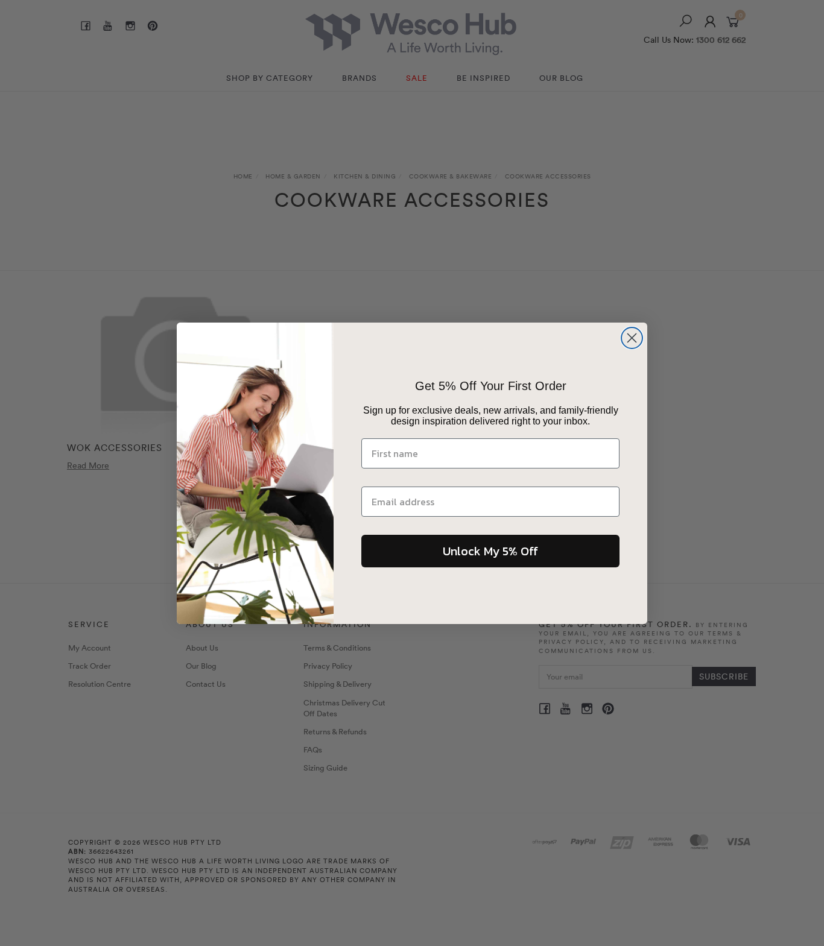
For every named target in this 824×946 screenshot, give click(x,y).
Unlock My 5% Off (490, 551)
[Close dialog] (631, 337)
